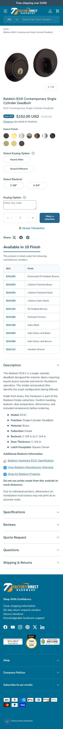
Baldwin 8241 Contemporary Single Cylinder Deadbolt (28, 32)
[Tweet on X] (14, 237)
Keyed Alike (16, 159)
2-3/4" (36, 185)
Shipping (8, 121)
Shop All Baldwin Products (24, 474)
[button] (57, 11)
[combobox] (31, 19)
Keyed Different (19, 168)
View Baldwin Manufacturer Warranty (30, 467)
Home (6, 29)
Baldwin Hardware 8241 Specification (31, 460)
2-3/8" (13, 185)
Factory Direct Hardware (22, 720)
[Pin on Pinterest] (27, 237)
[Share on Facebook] (21, 237)
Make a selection (50, 218)
